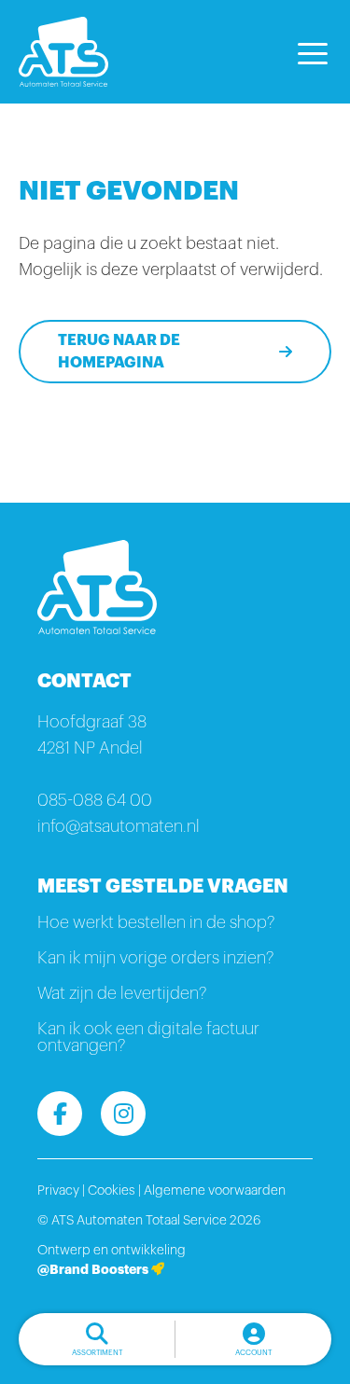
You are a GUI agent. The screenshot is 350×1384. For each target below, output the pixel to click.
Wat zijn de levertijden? (121, 993)
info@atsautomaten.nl (118, 826)
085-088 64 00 (94, 800)
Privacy (58, 1190)
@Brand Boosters (94, 1269)
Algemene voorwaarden (215, 1190)
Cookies (111, 1190)
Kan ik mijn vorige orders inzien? (155, 957)
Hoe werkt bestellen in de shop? (155, 922)
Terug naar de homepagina (119, 351)
